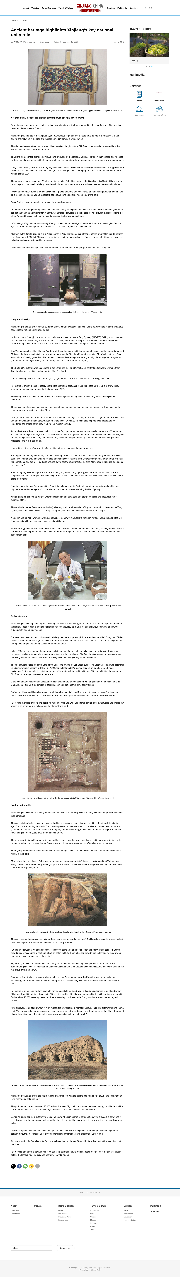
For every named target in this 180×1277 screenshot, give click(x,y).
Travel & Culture (141, 29)
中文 (150, 8)
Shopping (94, 1223)
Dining (93, 1214)
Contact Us (65, 1248)
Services (135, 86)
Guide (60, 1210)
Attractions (94, 1210)
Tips (92, 1229)
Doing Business (66, 1206)
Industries (62, 1214)
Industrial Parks (64, 1217)
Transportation (130, 1220)
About (14, 1206)
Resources (15, 1214)
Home (13, 20)
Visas (126, 1210)
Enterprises (63, 1220)
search (146, 8)
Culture (93, 1217)
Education (128, 1217)
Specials (154, 1211)
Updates (23, 20)
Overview (15, 1210)
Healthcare (128, 1214)
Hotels (93, 1226)
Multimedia (137, 74)
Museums (94, 1220)
